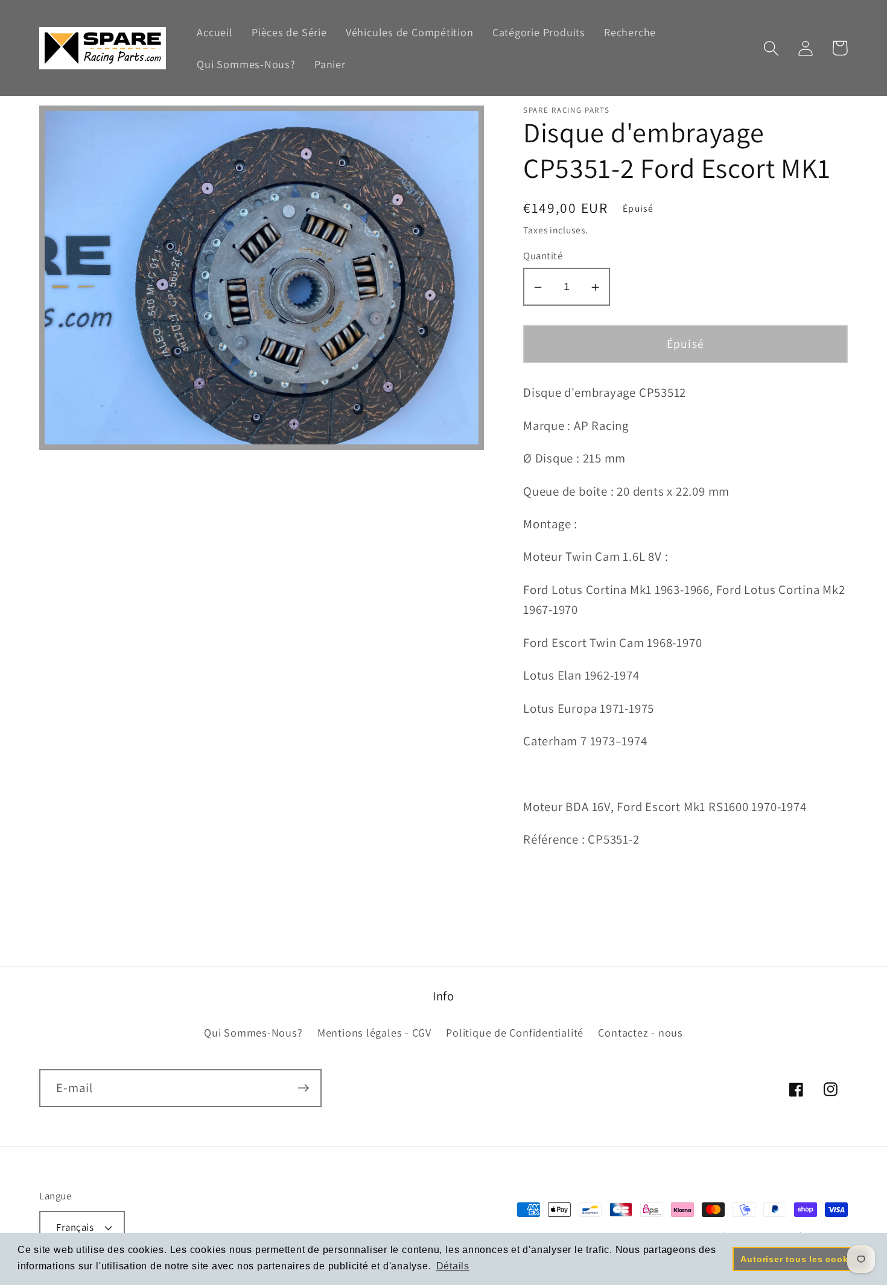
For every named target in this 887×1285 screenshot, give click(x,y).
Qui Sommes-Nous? (253, 1032)
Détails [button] (452, 1266)
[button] (771, 48)
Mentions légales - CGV (374, 1032)
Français (75, 1227)
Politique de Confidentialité (514, 1032)
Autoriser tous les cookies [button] (800, 1259)
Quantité (542, 256)
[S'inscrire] (303, 1088)
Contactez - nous (640, 1032)
